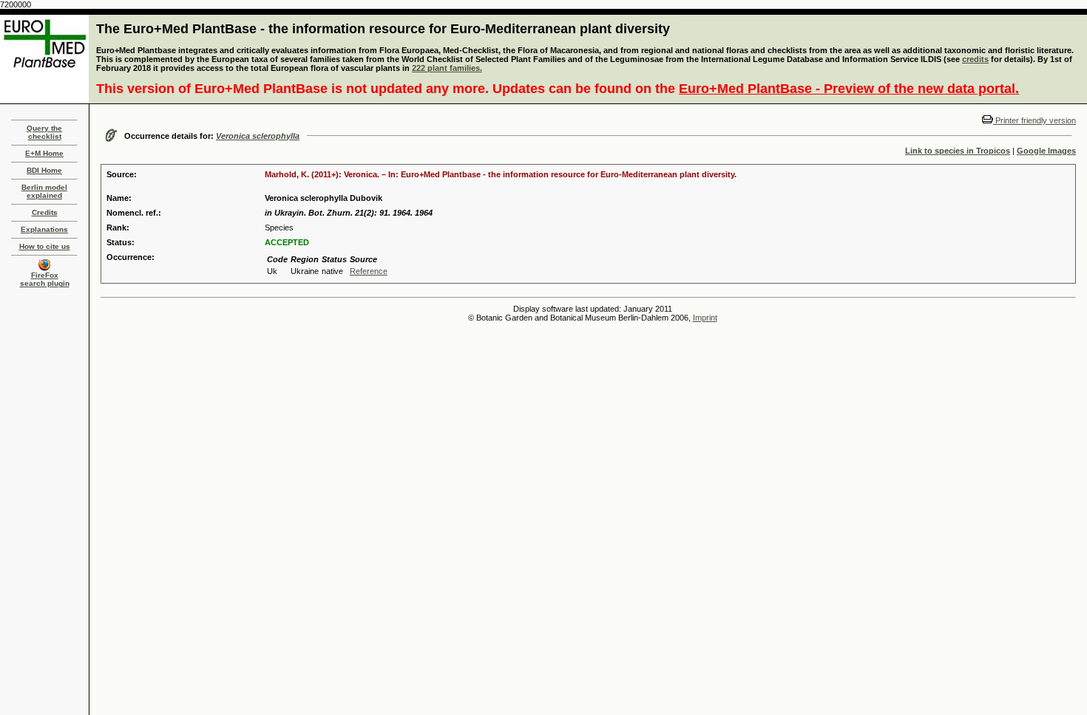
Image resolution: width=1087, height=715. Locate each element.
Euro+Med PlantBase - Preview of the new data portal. (849, 88)
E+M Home (44, 153)
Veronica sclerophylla (257, 135)
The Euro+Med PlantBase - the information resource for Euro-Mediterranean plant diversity (383, 28)
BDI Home (44, 170)
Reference (368, 271)
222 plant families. (447, 68)
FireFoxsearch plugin (45, 279)
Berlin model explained (44, 191)
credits (975, 59)
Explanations (44, 229)
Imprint (705, 317)
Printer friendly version (1034, 120)
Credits (45, 212)
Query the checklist (44, 132)
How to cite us (44, 246)
